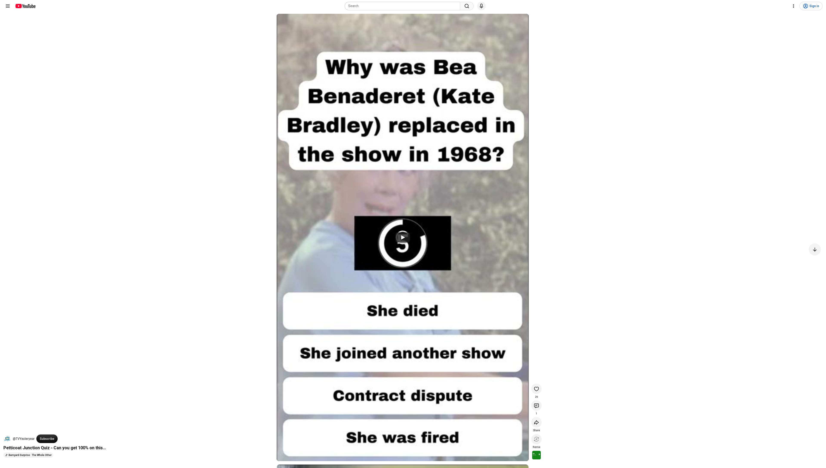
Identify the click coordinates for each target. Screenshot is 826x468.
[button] (7, 439)
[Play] (402, 237)
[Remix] (536, 439)
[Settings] (793, 6)
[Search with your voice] (481, 6)
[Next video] (815, 249)
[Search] (467, 6)
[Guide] (7, 6)
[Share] (536, 422)
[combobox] (403, 6)
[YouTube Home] (25, 6)
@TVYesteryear (24, 438)
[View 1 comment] (536, 405)
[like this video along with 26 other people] (536, 389)
